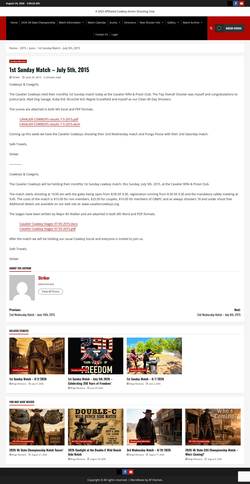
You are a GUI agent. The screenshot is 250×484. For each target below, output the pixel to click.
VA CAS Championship (23, 441)
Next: (219, 312)
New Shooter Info (150, 22)
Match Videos (233, 28)
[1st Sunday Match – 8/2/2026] (37, 356)
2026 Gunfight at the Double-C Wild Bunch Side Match (94, 452)
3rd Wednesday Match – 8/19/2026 (149, 450)
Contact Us (101, 34)
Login (115, 34)
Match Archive (191, 22)
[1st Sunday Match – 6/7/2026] (154, 356)
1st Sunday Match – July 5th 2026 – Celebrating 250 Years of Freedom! (90, 381)
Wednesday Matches (140, 441)
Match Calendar (97, 22)
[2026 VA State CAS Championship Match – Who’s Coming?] (213, 427)
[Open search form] (211, 28)
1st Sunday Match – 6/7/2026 (145, 379)
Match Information (70, 22)
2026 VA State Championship (38, 22)
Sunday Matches (18, 61)
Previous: (32, 312)
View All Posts (50, 291)
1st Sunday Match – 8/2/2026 (28, 379)
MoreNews (137, 480)
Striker (16, 77)
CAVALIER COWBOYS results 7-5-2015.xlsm (50, 124)
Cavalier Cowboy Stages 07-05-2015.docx (49, 224)
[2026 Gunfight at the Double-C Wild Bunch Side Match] (95, 427)
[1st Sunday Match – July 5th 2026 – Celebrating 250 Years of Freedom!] (95, 356)
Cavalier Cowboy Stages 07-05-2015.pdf (48, 229)
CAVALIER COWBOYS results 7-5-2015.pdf (49, 119)
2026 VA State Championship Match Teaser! (36, 450)
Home (14, 22)
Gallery (171, 22)
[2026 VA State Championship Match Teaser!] (37, 427)
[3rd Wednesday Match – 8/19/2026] (154, 427)
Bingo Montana (19, 383)
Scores (113, 22)
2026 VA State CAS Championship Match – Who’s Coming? (211, 452)
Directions (130, 22)
